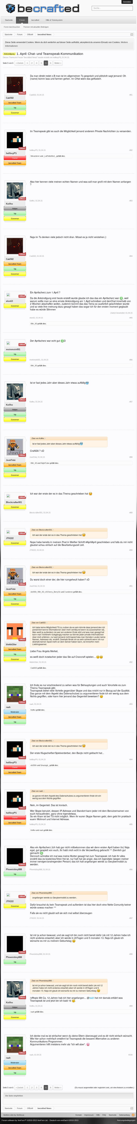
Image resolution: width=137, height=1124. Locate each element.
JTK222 (10, 538)
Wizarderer (35, 156)
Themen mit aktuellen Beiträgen (36, 27)
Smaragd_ (45, 765)
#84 (130, 256)
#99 (130, 1006)
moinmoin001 (13, 349)
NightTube (45, 463)
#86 (130, 360)
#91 (130, 586)
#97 (130, 918)
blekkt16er (11, 644)
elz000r (34, 592)
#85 (130, 318)
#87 (130, 402)
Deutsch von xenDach (64, 1120)
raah (8, 707)
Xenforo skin (8, 1115)
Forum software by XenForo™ (25, 1120)
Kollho (9, 204)
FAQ (104, 1115)
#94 (130, 759)
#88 (130, 457)
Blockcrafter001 (14, 502)
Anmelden (127, 2)
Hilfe (98, 1115)
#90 (130, 550)
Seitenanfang (124, 1115)
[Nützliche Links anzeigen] (131, 34)
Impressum (89, 1115)
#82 (130, 150)
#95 (130, 824)
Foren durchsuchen (12, 27)
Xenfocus (20, 1115)
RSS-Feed (133, 1115)
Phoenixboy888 (14, 869)
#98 (130, 954)
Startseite (9, 20)
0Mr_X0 (34, 324)
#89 (130, 513)
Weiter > (57, 63)
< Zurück (19, 63)
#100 (130, 1055)
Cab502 (10, 98)
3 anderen (68, 592)
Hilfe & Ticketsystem (54, 20)
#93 (130, 704)
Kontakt (79, 1115)
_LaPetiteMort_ (50, 156)
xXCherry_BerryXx (52, 592)
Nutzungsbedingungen (126, 1120)
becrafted (35, 20)
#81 (130, 95)
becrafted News (30, 57)
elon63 (9, 301)
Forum (22, 20)
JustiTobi (11, 460)
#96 (130, 869)
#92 (130, 662)
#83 (130, 201)
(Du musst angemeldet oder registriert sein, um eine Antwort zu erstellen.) (104, 1088)
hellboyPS (57, 57)
